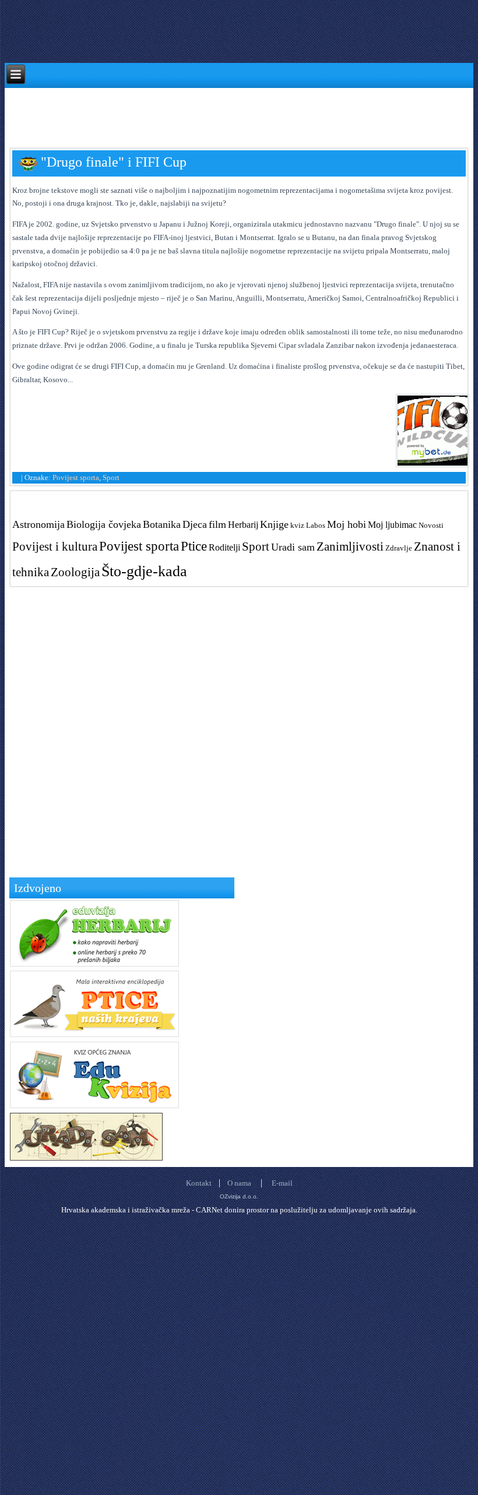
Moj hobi (346, 524)
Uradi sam (293, 547)
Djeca (194, 524)
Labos (315, 525)
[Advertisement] (217, 114)
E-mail (282, 1183)
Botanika (162, 524)
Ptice (194, 545)
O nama (239, 1183)
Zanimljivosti (350, 546)
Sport (111, 477)
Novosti (431, 525)
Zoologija (75, 572)
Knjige (274, 524)
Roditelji (224, 547)
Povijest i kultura (54, 546)
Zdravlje (398, 548)
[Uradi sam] (86, 1158)
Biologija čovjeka (103, 524)
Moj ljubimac (392, 525)
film (217, 524)
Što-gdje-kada (144, 571)
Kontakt (199, 1183)
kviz (297, 525)
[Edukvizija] (94, 1105)
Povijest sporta (75, 477)
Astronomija (38, 524)
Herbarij (243, 525)
